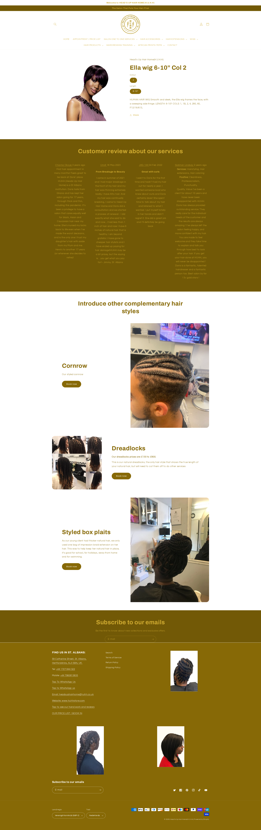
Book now (71, 384)
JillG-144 (144, 165)
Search (109, 653)
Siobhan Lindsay (184, 165)
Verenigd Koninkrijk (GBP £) (67, 815)
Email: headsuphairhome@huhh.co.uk (73, 694)
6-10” (135, 91)
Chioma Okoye (63, 165)
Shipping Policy (113, 667)
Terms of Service (114, 658)
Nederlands (94, 815)
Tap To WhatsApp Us (64, 682)
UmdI (103, 165)
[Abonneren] (153, 639)
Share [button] (136, 115)
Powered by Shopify (201, 819)
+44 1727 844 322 (65, 669)
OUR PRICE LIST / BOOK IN (67, 713)
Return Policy (112, 662)
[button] (55, 24)
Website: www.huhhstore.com (68, 700)
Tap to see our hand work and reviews (73, 707)
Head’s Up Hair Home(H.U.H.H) (182, 819)
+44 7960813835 (69, 675)
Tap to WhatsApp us (63, 688)
